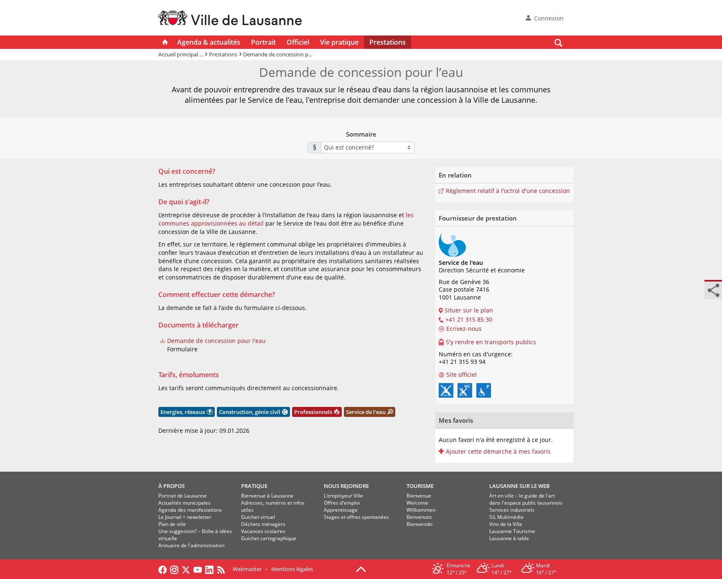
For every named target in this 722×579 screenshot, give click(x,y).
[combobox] (367, 147)
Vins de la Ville (505, 524)
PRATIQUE (254, 486)
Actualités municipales (184, 502)
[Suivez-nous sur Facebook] (162, 569)
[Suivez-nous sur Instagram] (174, 569)
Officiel (298, 42)
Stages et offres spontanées (356, 517)
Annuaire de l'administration (191, 545)
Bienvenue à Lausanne (267, 495)
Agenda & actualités (208, 42)
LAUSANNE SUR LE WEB (519, 486)
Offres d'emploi (342, 502)
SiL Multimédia (506, 517)
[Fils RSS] (223, 569)
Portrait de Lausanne (182, 495)
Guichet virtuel (258, 517)
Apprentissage (341, 509)
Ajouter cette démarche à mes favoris (498, 451)
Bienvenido (419, 524)
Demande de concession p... (277, 54)
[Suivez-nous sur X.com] (186, 569)
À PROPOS (171, 486)
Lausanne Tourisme (512, 531)
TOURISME (420, 486)
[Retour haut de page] (361, 568)
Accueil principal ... (180, 54)
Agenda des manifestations (190, 509)
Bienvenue (419, 495)
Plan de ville (172, 524)
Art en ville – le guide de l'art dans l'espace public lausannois (525, 499)
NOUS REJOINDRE (346, 486)
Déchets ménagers (263, 524)
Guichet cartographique (268, 538)
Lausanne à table (509, 538)
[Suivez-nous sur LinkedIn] (209, 569)
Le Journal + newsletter (184, 517)
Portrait (263, 42)
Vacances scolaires (263, 531)
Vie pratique (339, 42)
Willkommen (421, 509)
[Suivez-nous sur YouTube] (197, 569)
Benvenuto (419, 517)
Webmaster (247, 569)
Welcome (417, 502)
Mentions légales (292, 569)
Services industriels (511, 509)
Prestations (387, 42)
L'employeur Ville (343, 495)
